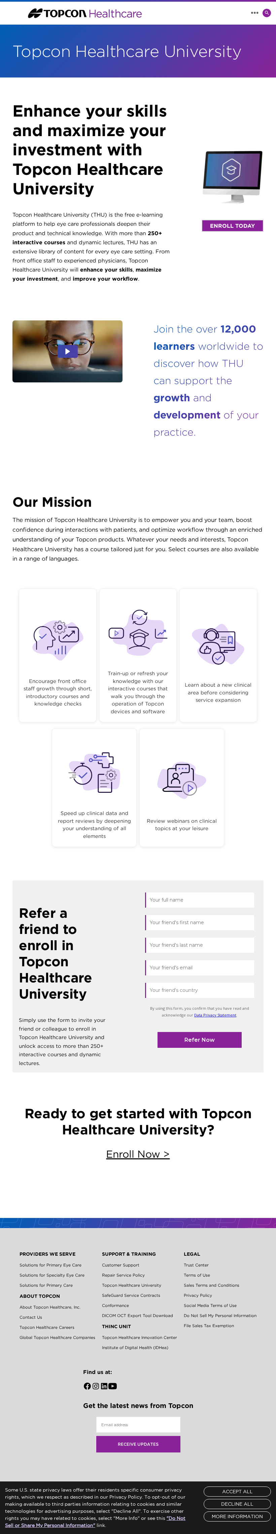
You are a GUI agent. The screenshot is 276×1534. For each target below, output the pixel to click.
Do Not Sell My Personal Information (220, 1315)
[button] (68, 351)
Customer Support (120, 1264)
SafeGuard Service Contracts (131, 1295)
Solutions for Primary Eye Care (50, 1264)
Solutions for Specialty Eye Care (52, 1275)
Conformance (115, 1305)
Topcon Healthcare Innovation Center (139, 1337)
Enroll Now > (138, 1154)
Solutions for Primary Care (46, 1285)
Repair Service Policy (123, 1275)
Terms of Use (197, 1275)
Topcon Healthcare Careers (47, 1327)
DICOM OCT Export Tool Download (137, 1315)
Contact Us (31, 1317)
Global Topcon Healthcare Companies (57, 1337)
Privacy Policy (198, 1295)
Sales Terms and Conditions (211, 1285)
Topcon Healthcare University (131, 1285)
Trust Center (196, 1264)
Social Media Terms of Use (210, 1305)
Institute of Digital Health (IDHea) (135, 1347)
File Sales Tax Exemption (209, 1325)
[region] (137, 716)
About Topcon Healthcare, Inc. (50, 1307)
